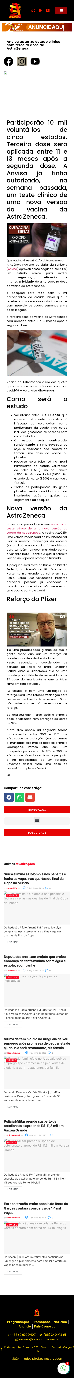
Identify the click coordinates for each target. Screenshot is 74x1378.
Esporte (12, 895)
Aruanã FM (12, 888)
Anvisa (12, 269)
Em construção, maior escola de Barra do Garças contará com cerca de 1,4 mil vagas (36, 1208)
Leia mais (12, 942)
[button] (9, 797)
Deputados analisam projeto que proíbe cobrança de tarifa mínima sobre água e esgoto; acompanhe (35, 961)
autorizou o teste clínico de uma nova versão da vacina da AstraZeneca (37, 528)
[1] (63, 1370)
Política (12, 977)
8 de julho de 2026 (35, 888)
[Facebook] (8, 61)
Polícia (11, 1060)
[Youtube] (35, 61)
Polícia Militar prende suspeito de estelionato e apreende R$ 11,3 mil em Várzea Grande (34, 1125)
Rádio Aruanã (13, 1053)
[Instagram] (22, 61)
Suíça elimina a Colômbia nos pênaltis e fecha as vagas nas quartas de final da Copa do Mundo (35, 878)
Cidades (12, 1224)
